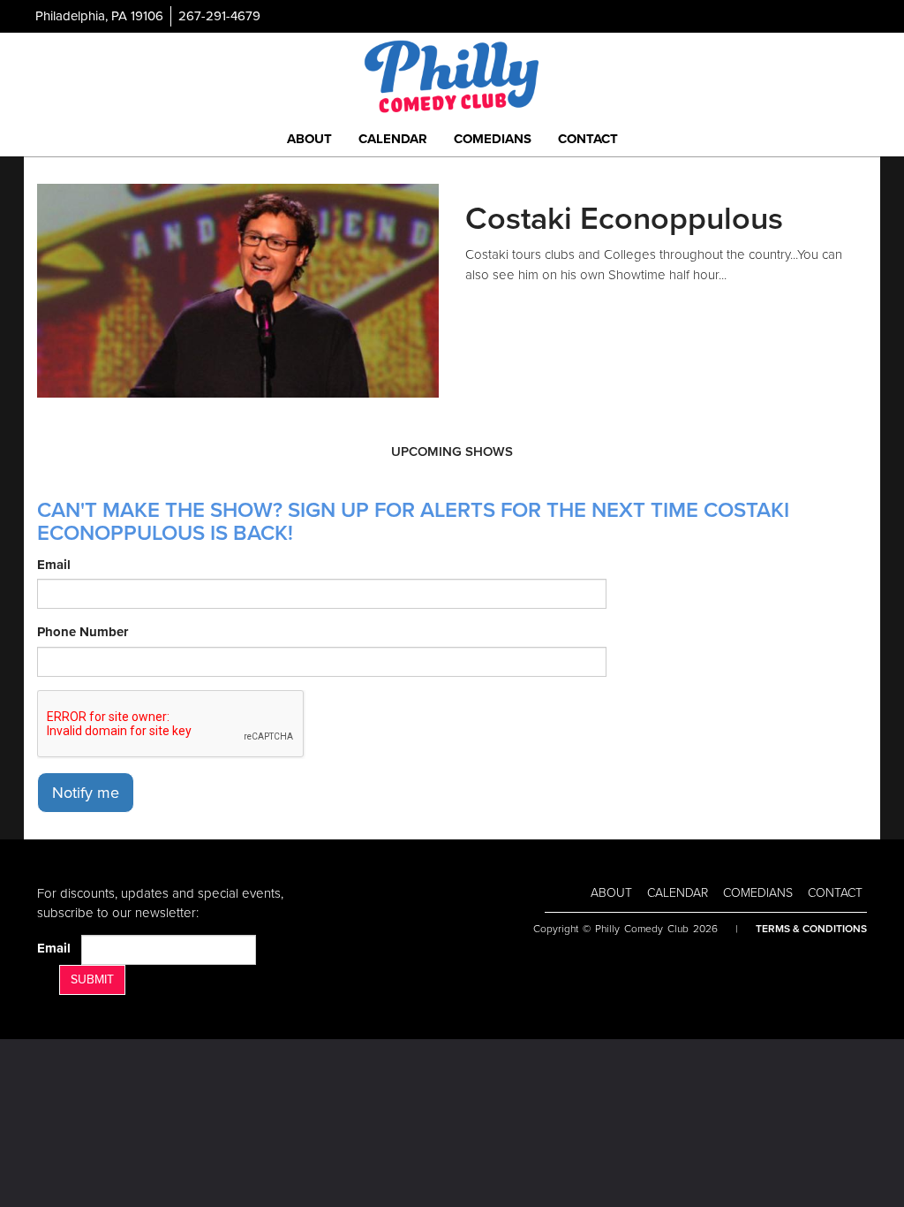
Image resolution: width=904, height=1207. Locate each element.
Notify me (85, 792)
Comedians (492, 139)
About (309, 139)
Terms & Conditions (811, 928)
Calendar (392, 139)
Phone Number (82, 632)
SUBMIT (92, 979)
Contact (588, 139)
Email (54, 565)
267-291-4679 (219, 16)
